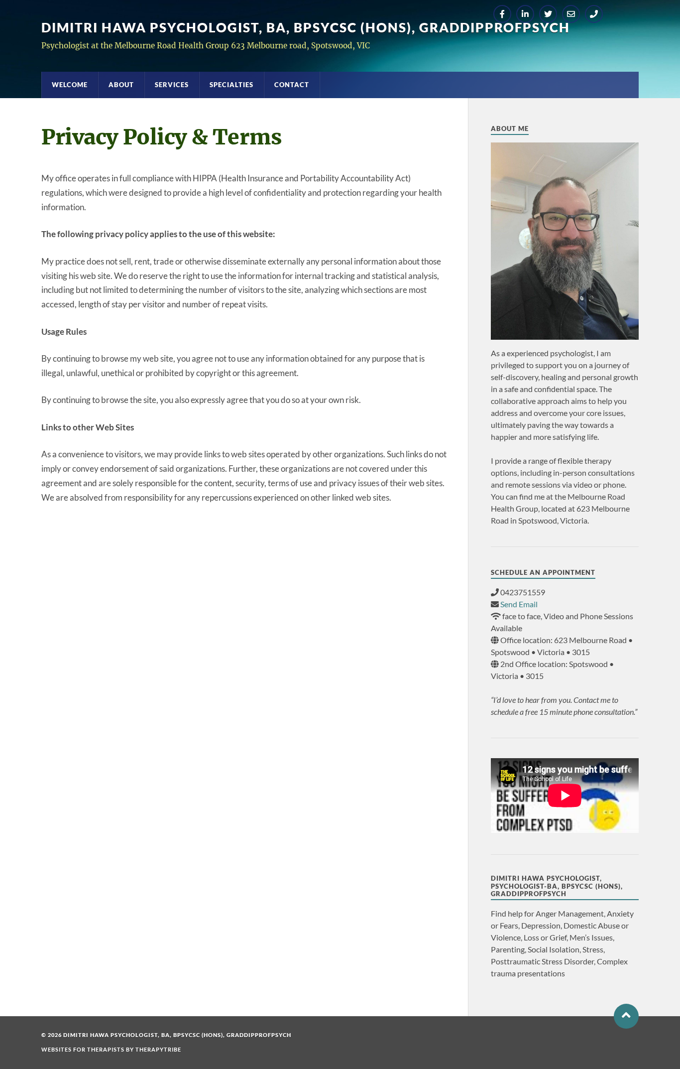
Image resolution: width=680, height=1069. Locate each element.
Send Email (519, 604)
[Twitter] (548, 14)
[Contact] (571, 14)
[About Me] (565, 241)
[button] (626, 1016)
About (121, 85)
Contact (291, 85)
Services (172, 85)
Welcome (70, 85)
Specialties (231, 85)
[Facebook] (502, 14)
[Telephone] (594, 14)
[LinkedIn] (525, 14)
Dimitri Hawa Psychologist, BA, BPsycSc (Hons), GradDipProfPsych (305, 27)
